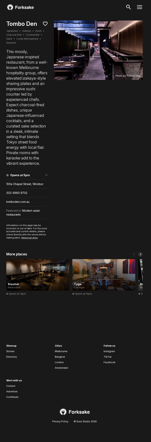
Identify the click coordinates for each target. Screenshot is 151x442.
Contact (10, 385)
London (59, 362)
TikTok (108, 356)
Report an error (29, 237)
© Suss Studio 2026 (85, 421)
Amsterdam (61, 367)
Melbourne (61, 351)
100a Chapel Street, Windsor (24, 184)
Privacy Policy (60, 421)
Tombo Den (133, 75)
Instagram (109, 351)
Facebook (109, 362)
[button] (134, 254)
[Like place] (45, 23)
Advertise (11, 391)
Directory (11, 356)
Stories (10, 351)
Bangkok (60, 356)
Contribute (12, 396)
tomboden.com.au (17, 201)
